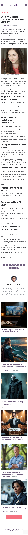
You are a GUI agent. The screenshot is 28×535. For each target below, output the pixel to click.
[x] (4, 265)
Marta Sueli (5, 511)
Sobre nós (12, 530)
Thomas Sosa (6, 25)
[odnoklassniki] (10, 268)
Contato (16, 530)
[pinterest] (10, 265)
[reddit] (18, 265)
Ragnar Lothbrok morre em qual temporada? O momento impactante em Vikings (14, 366)
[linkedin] (12, 265)
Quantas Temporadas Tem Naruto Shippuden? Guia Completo (13, 330)
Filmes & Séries (4, 12)
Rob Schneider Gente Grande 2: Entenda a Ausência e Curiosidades (13, 473)
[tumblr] (15, 265)
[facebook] (7, 265)
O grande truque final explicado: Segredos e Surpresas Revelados (12, 438)
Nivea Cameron (6, 476)
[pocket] (21, 265)
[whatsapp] (15, 268)
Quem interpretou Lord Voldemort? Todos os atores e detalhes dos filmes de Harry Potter (14, 402)
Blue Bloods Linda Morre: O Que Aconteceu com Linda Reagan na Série (14, 508)
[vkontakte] (24, 265)
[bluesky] (12, 268)
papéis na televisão (15, 197)
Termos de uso (8, 529)
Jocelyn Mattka (5, 30)
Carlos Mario (6, 407)
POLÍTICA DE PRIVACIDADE (17, 529)
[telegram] (18, 268)
